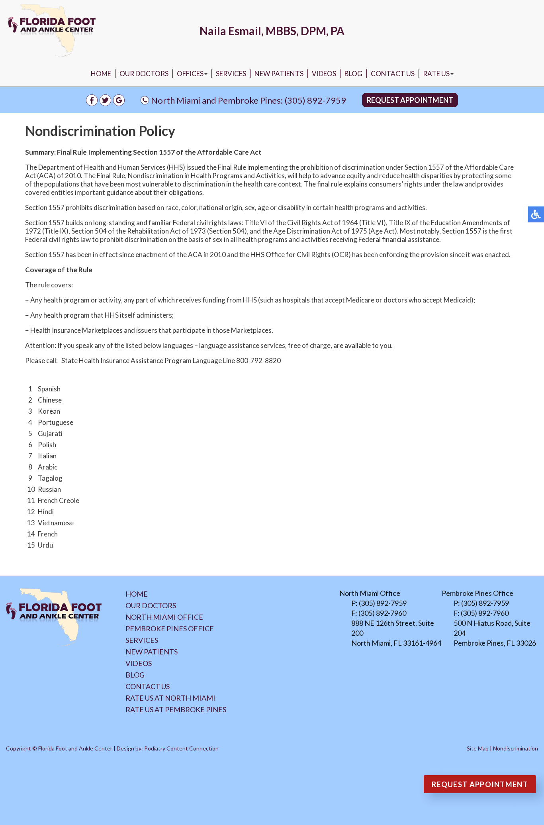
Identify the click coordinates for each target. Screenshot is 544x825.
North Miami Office (164, 617)
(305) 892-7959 (315, 100)
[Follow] (105, 103)
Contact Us (393, 73)
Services (231, 73)
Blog (353, 73)
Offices (190, 73)
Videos (324, 73)
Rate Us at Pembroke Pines (175, 709)
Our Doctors (143, 73)
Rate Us (436, 73)
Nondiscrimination (515, 748)
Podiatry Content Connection (181, 748)
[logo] (52, 30)
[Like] (92, 103)
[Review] (119, 103)
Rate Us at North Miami (170, 697)
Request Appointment (410, 100)
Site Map (478, 748)
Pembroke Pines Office (169, 628)
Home (101, 73)
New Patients (278, 73)
